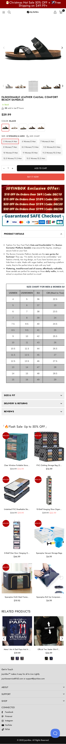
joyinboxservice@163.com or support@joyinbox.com (23, 678)
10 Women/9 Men (10, 152)
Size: (21, 136)
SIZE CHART (34, 136)
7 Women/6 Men (47, 141)
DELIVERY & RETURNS (15, 403)
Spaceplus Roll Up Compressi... (49, 597)
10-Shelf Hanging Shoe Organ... (49, 509)
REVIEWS (9, 411)
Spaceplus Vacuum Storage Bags (49, 553)
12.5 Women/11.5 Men (12, 158)
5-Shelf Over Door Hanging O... (17, 553)
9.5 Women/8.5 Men (51, 147)
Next (62, 48)
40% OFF (5, 435)
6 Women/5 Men (29, 141)
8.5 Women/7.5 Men (30, 147)
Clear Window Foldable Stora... (17, 465)
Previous (4, 48)
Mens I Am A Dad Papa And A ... (17, 649)
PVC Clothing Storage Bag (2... (49, 465)
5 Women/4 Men (10, 141)
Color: (9, 121)
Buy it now (33, 176)
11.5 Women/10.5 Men (52, 152)
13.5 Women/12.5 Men (36, 158)
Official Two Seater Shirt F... (49, 649)
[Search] (9, 12)
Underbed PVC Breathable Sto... (17, 509)
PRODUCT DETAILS (14, 233)
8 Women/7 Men (10, 147)
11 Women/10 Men (30, 152)
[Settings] (55, 12)
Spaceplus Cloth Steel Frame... (17, 597)
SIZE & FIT (9, 395)
